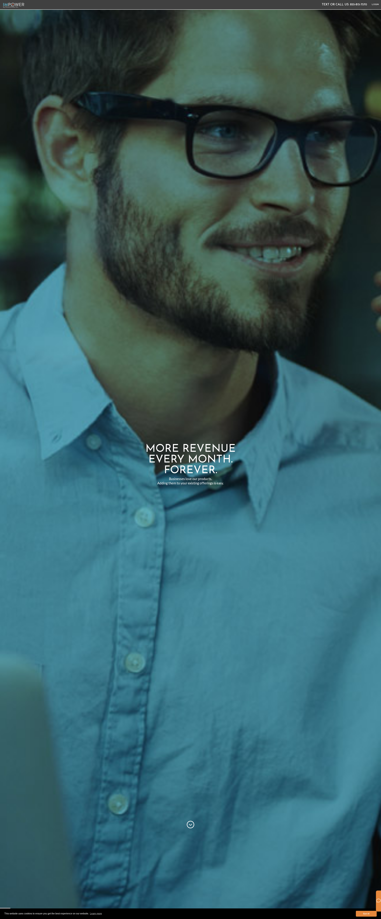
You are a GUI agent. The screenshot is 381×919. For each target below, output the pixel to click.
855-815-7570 (345, 4)
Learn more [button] (96, 913)
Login (375, 4)
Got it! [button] (366, 913)
